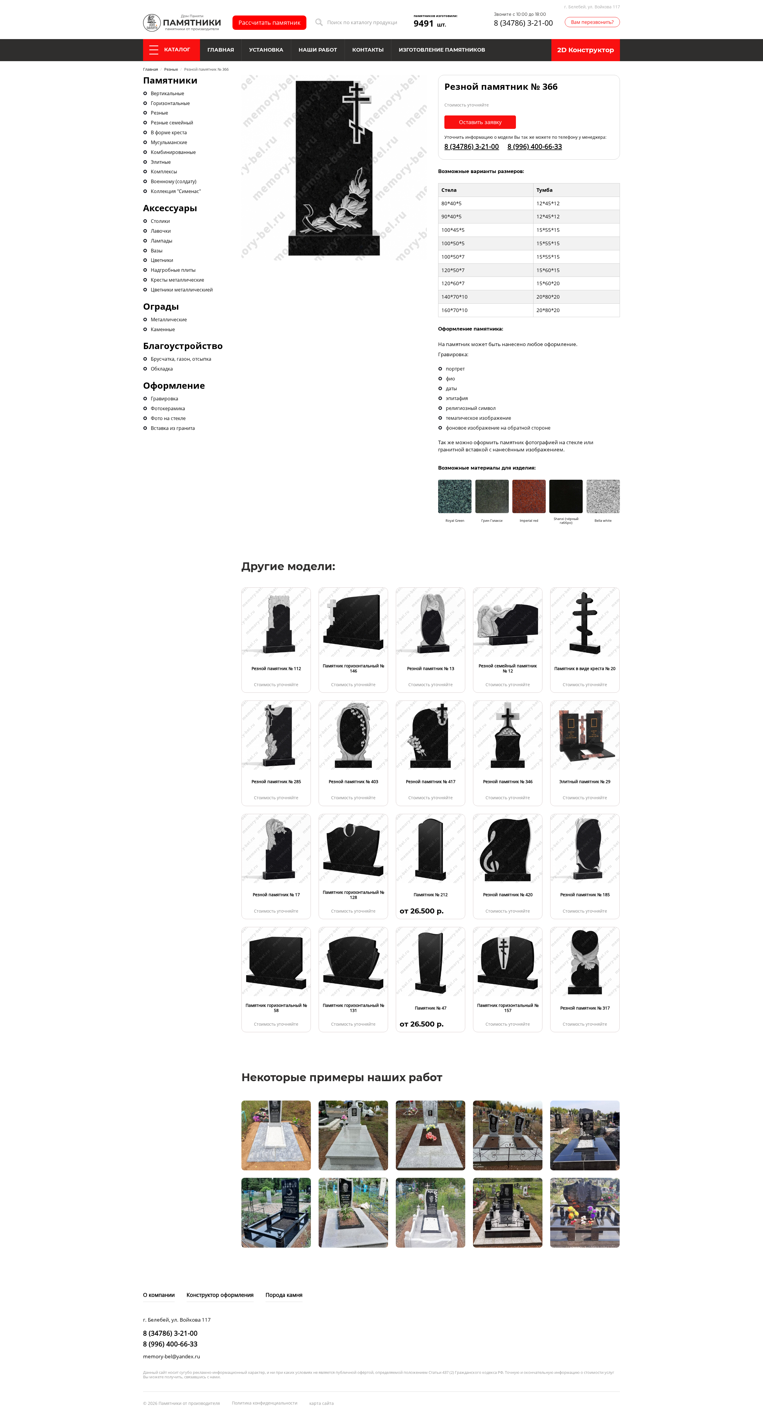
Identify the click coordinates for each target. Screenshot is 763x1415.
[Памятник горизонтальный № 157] (507, 961)
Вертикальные (167, 93)
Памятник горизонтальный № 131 (353, 1007)
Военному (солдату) (173, 181)
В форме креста (169, 132)
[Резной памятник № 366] (334, 167)
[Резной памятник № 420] (507, 848)
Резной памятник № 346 (508, 781)
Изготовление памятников (442, 50)
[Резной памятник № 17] (276, 848)
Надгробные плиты (173, 270)
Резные (159, 112)
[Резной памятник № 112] (276, 621)
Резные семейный (172, 122)
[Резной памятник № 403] (353, 735)
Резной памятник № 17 (276, 894)
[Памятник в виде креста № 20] (584, 621)
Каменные (163, 329)
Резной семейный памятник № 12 (508, 668)
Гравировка (164, 398)
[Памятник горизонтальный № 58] (276, 961)
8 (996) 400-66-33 (535, 146)
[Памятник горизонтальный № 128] (353, 848)
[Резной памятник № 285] (276, 735)
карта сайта (321, 1403)
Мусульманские (169, 142)
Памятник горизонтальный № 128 (353, 894)
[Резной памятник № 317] (584, 961)
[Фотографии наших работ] (276, 1135)
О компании (159, 1294)
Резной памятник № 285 (276, 781)
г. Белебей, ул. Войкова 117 (592, 7)
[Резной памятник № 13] (430, 621)
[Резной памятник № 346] (507, 735)
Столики (160, 221)
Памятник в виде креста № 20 (584, 668)
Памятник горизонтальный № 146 (353, 668)
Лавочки (161, 231)
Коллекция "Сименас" (176, 191)
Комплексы (164, 171)
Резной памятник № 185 (585, 894)
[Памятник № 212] (430, 848)
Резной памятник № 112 (276, 668)
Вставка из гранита (173, 428)
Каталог (177, 50)
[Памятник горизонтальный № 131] (353, 961)
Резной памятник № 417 (430, 781)
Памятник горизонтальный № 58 (276, 1007)
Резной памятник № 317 (585, 1008)
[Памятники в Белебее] (182, 22)
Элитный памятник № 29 (584, 781)
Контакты (368, 50)
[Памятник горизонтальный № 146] (353, 621)
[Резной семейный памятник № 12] (507, 621)
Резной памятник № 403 (353, 781)
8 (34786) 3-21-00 (523, 23)
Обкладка (162, 368)
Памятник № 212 (431, 894)
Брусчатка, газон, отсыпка (181, 359)
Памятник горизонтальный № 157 (508, 1007)
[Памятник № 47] (430, 961)
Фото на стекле (168, 418)
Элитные (161, 162)
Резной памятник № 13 (430, 668)
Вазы (156, 250)
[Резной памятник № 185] (584, 848)
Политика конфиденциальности (264, 1403)
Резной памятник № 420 (508, 894)
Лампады (161, 240)
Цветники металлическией (182, 289)
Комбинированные (173, 152)
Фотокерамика (168, 408)
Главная (220, 50)
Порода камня (284, 1294)
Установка (266, 50)
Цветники (162, 260)
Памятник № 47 (430, 1008)
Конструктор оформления (220, 1294)
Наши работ (318, 50)
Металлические (169, 319)
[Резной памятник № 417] (430, 735)
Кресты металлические (177, 280)
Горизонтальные (170, 103)
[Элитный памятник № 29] (584, 735)
